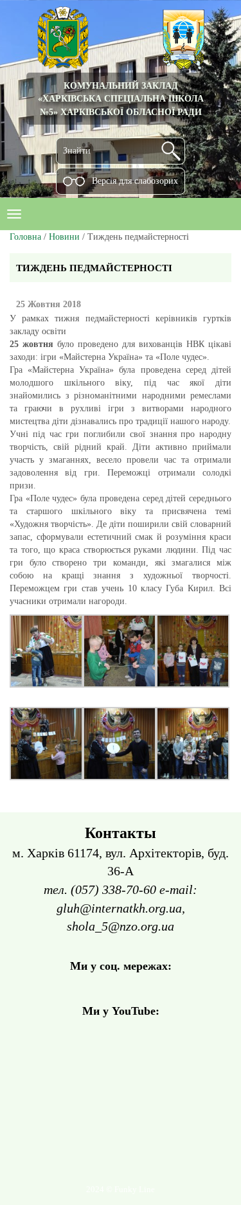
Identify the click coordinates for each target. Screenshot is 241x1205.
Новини (64, 237)
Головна (25, 237)
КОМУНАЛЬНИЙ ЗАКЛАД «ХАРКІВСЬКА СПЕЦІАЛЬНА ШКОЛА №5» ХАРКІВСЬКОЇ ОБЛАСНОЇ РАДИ (121, 98)
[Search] (170, 151)
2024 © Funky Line (120, 1189)
